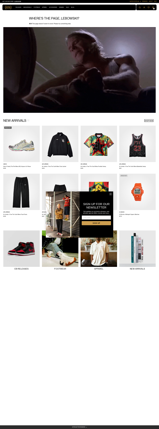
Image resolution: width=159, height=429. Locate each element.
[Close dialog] (110, 194)
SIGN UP (96, 223)
